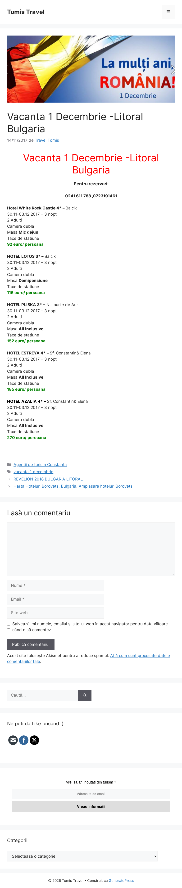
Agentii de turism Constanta (40, 464)
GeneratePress (121, 880)
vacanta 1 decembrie (33, 471)
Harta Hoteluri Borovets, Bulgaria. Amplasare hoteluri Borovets (73, 486)
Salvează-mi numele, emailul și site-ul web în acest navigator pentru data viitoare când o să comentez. (90, 626)
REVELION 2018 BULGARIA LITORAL (48, 479)
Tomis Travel (26, 11)
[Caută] (84, 695)
